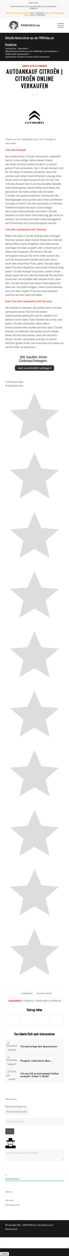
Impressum (47, 1225)
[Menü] (59, 25)
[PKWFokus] (28, 25)
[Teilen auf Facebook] (12, 1020)
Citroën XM (55, 1000)
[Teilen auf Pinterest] (56, 1020)
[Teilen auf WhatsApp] (42, 1020)
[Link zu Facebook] (55, 1232)
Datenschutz (11, 1229)
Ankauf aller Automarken (34, 65)
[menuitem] (33, 3)
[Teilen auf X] (27, 1020)
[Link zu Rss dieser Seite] (61, 1232)
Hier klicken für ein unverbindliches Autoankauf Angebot (33, 7)
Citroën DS (28, 1000)
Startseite (33, 2)
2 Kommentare (27, 993)
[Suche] (50, 25)
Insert (4, 1254)
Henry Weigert (46, 993)
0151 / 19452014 (36, 13)
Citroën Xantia (42, 1000)
